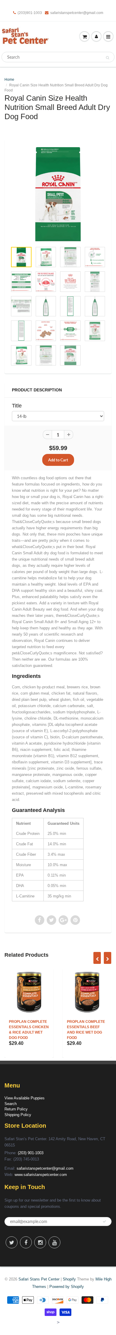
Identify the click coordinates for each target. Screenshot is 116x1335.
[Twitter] (12, 1242)
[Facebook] (26, 1242)
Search (10, 1103)
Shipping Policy (17, 1114)
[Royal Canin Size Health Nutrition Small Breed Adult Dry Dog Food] (58, 194)
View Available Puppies (24, 1098)
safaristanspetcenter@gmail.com (76, 13)
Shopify (69, 1279)
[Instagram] (40, 1242)
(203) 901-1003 (30, 1153)
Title (17, 406)
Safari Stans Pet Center (38, 1279)
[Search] (107, 57)
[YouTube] (54, 1242)
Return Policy (16, 1109)
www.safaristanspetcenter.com (41, 1174)
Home (9, 79)
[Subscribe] (104, 1221)
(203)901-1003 (30, 13)
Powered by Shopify (66, 1286)
